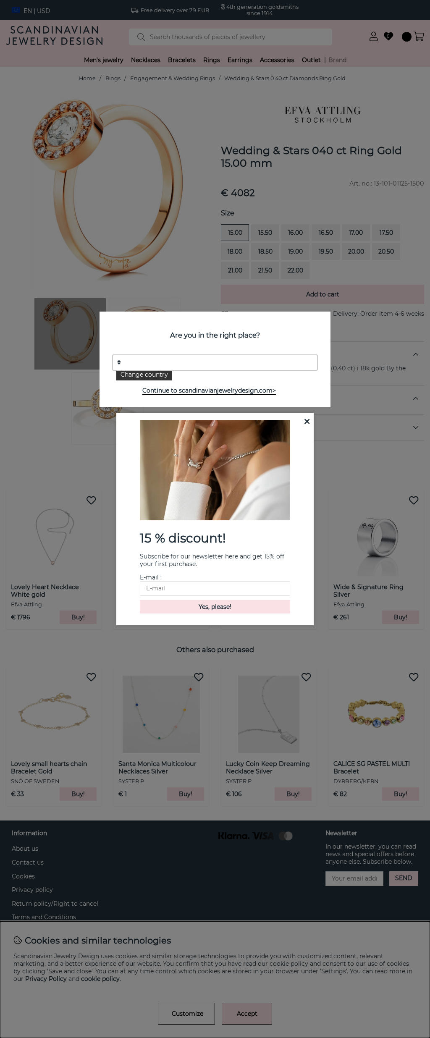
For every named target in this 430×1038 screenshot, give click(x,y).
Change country (144, 374)
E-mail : (151, 577)
